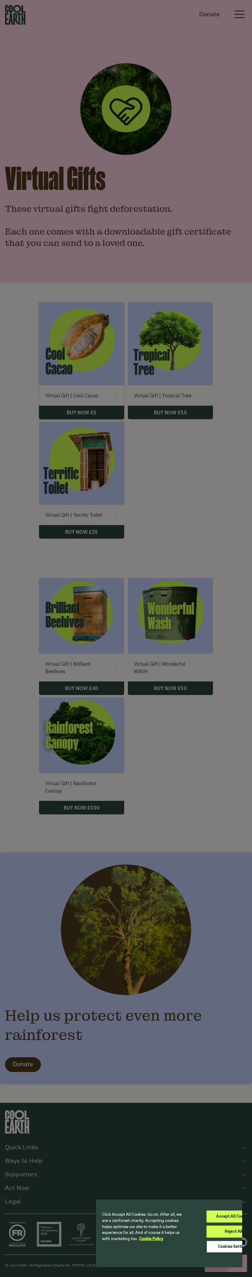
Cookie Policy (151, 1239)
